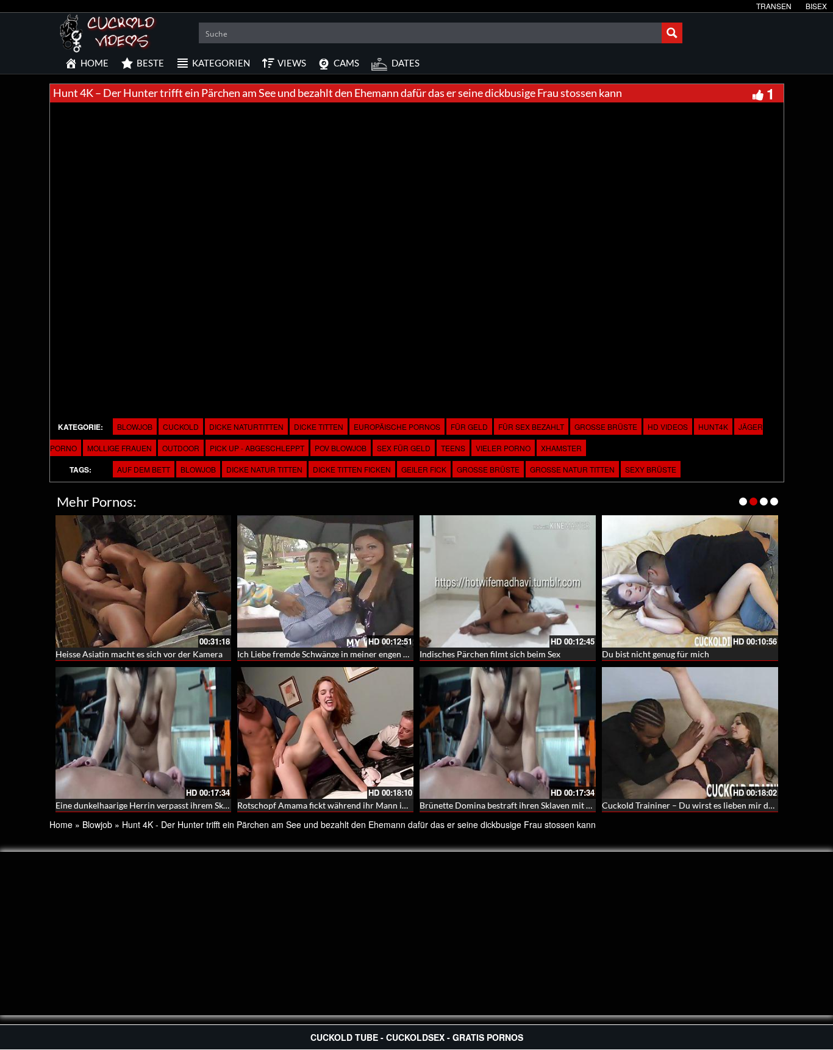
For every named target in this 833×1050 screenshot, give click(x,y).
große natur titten (572, 469)
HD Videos (668, 426)
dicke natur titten (264, 469)
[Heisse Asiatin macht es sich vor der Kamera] (143, 581)
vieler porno (503, 448)
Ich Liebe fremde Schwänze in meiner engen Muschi (334, 654)
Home (61, 824)
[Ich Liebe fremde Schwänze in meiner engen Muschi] (325, 581)
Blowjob (134, 426)
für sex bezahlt (531, 426)
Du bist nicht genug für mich (655, 654)
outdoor (180, 448)
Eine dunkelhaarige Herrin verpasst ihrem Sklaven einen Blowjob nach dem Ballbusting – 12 (228, 805)
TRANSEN (774, 5)
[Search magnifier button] (672, 33)
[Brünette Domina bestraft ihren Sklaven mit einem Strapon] (508, 733)
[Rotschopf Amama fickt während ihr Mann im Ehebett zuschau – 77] (325, 733)
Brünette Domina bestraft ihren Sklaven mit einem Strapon (530, 805)
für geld (469, 426)
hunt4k (713, 426)
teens (453, 448)
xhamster (561, 448)
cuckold (181, 426)
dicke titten (318, 426)
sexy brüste (650, 469)
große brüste (605, 426)
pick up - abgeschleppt (257, 448)
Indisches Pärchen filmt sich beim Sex (490, 654)
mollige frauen (119, 448)
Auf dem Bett (143, 469)
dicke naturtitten (246, 426)
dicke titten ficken (352, 469)
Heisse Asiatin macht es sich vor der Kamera (139, 654)
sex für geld (404, 448)
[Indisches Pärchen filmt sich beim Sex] (508, 581)
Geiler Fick (423, 469)
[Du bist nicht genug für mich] (690, 581)
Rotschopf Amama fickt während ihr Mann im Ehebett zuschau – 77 (364, 805)
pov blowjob (340, 448)
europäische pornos (397, 426)
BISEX (816, 5)
